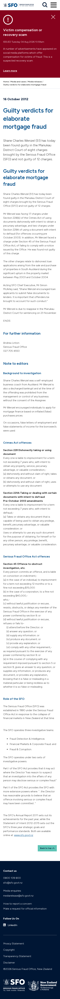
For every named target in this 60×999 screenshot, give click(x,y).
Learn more (10, 70)
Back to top (46, 848)
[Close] (53, 17)
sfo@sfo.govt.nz (12, 882)
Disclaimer (9, 962)
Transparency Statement (17, 956)
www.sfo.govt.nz (23, 835)
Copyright (9, 949)
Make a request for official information (25, 908)
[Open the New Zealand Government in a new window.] (42, 985)
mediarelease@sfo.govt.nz (18, 895)
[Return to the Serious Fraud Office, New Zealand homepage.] (18, 5)
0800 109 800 (12, 877)
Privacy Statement (13, 943)
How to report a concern (17, 903)
